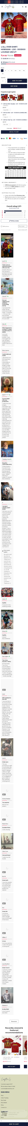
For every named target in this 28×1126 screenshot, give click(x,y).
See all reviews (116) (14, 208)
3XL (20, 70)
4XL (24, 70)
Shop (2, 1107)
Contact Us (4, 1119)
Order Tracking (4, 1109)
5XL (3, 73)
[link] (4, 1113)
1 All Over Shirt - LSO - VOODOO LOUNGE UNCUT (11, 1069)
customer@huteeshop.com (7, 1100)
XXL (15, 70)
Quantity (3, 77)
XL (11, 70)
